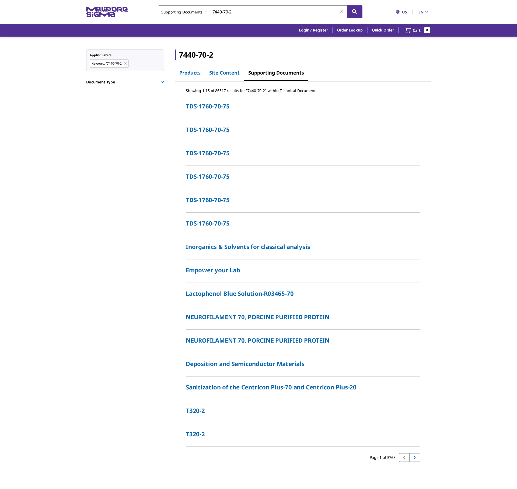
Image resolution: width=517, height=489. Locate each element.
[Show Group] (162, 82)
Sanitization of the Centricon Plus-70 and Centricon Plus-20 (271, 387)
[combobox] (260, 11)
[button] (313, 30)
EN (421, 12)
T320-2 (195, 410)
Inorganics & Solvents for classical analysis (248, 246)
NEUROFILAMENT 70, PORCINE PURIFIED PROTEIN (258, 317)
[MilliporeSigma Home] (107, 12)
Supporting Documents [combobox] (181, 12)
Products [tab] (190, 72)
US (404, 12)
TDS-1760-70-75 (208, 106)
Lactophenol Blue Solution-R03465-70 (240, 293)
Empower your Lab (213, 270)
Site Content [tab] (224, 72)
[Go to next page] (414, 457)
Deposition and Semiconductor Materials (245, 364)
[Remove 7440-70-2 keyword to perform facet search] (125, 64)
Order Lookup (350, 30)
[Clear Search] (341, 12)
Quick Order (383, 30)
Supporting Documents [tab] (276, 72)
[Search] (354, 11)
